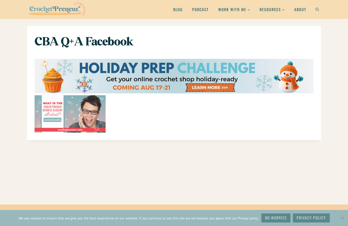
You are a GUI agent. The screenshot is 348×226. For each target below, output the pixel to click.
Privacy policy (311, 218)
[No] (342, 218)
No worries (276, 218)
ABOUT (300, 9)
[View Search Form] (317, 9)
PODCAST (200, 9)
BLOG (178, 9)
